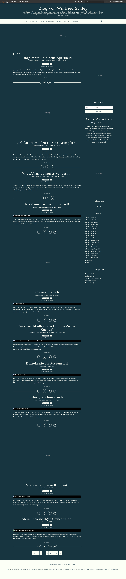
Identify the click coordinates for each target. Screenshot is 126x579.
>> (60, 553)
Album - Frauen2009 (91, 224)
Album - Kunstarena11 (92, 242)
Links (87, 262)
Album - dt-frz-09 (90, 220)
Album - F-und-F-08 (91, 226)
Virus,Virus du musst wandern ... (47, 173)
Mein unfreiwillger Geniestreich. (47, 519)
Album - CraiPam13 (91, 218)
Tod (56, 60)
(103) (89, 283)
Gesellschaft (37, 60)
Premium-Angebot (89, 569)
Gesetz (42, 60)
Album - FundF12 (90, 235)
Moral (53, 60)
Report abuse (67, 569)
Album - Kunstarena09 (92, 240)
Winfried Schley (104, 140)
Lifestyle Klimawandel (47, 397)
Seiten (58, 21)
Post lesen (47, 78)
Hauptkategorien (47, 21)
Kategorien (34, 21)
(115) (93, 278)
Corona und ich (47, 292)
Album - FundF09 (90, 229)
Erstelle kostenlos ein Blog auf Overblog (42, 569)
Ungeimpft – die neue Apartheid (47, 58)
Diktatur (31, 60)
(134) (89, 274)
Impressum (88, 260)
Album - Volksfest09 (91, 253)
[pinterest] (82, 2)
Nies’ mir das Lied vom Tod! (47, 204)
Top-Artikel (55, 569)
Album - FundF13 (90, 238)
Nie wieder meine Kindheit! (47, 485)
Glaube (50, 400)
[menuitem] (25, 21)
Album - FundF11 (90, 233)
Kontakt (75, 21)
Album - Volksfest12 (91, 258)
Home (26, 21)
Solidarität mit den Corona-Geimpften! (47, 143)
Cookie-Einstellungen (114, 569)
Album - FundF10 (90, 231)
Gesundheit (48, 60)
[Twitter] (79, 2)
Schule (59, 332)
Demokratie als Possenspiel (47, 363)
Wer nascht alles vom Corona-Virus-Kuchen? (47, 327)
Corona (64, 60)
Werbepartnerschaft (79, 569)
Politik (59, 60)
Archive (66, 21)
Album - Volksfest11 (91, 256)
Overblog (74, 564)
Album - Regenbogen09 (92, 249)
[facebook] (76, 2)
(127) (89, 276)
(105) (90, 280)
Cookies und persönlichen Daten (101, 569)
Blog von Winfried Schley (63, 8)
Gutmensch (45, 295)
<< (34, 553)
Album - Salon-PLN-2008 (93, 251)
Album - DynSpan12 (91, 222)
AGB (73, 569)
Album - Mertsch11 (91, 247)
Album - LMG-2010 (91, 244)
